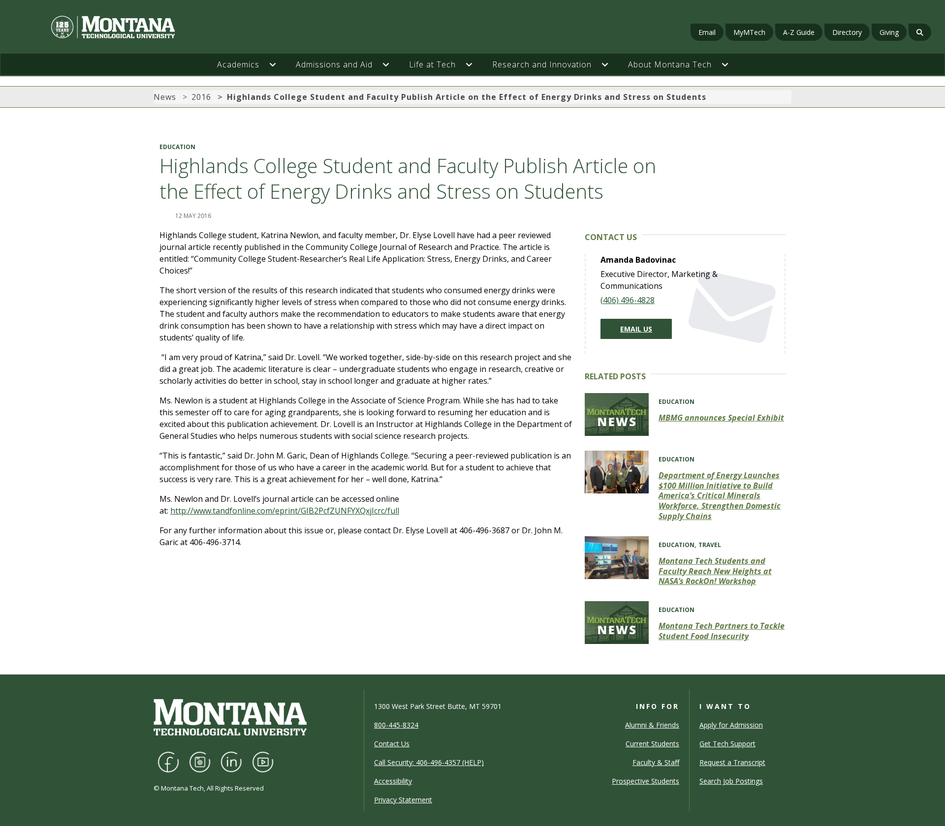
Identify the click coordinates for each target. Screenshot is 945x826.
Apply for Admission (731, 725)
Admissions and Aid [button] (334, 64)
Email (707, 32)
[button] (277, 64)
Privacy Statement (403, 799)
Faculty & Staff (655, 762)
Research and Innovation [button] (542, 64)
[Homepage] (162, 27)
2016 (201, 97)
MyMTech (749, 32)
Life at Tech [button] (432, 64)
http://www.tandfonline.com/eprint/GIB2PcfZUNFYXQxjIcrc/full (284, 510)
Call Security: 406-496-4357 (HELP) (429, 762)
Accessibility (393, 781)
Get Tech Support (727, 743)
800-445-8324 (396, 725)
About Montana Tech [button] (670, 64)
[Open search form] (920, 32)
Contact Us (392, 743)
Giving (889, 32)
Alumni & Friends (652, 725)
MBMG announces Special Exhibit (721, 417)
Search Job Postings (731, 781)
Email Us (636, 329)
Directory (847, 32)
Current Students (652, 743)
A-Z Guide (799, 32)
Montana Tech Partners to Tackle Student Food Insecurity (722, 631)
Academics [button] (238, 64)
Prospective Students (645, 781)
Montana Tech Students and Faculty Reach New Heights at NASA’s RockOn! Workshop (715, 571)
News (165, 97)
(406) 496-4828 (627, 300)
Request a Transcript (732, 762)
